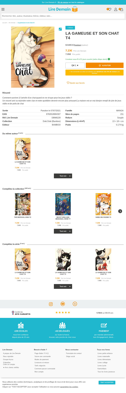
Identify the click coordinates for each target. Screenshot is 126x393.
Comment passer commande (45, 369)
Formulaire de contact (74, 353)
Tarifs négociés (40, 366)
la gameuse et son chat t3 (63, 273)
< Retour (70, 28)
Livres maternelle (104, 356)
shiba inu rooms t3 (103, 217)
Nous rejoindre (8, 356)
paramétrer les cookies (69, 387)
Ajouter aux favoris (77, 83)
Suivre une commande (43, 356)
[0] (109, 9)
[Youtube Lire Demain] (63, 305)
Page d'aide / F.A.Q (41, 353)
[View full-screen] (60, 29)
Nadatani (77, 45)
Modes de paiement (42, 359)
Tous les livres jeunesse (106, 372)
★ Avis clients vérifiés (11, 367)
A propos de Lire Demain (12, 353)
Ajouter (106, 66)
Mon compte (39, 372)
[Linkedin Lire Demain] (75, 305)
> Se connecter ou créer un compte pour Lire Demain (95, 72)
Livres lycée (102, 366)
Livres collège (102, 362)
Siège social (70, 356)
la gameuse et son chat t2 (103, 273)
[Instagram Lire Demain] (51, 305)
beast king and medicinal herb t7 (63, 218)
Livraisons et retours (42, 362)
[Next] (120, 211)
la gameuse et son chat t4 (22, 163)
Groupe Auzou (8, 359)
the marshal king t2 (22, 217)
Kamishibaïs (102, 369)
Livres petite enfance (105, 353)
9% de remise (63, 2)
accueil (4, 22)
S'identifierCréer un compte (9, 363)
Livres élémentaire (104, 359)
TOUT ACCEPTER (106, 382)
